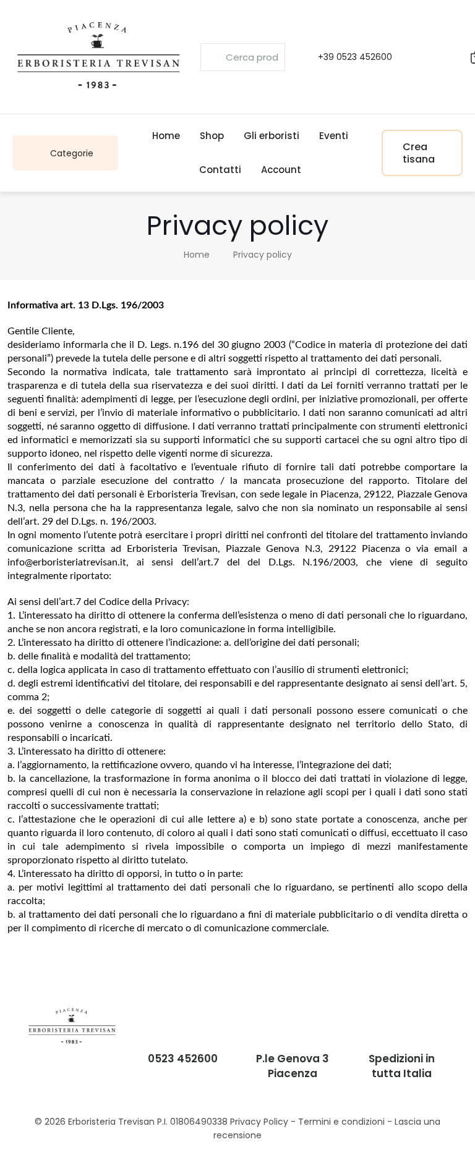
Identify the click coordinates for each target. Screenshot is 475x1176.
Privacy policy (262, 254)
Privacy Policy (259, 1121)
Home (197, 254)
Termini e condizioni (341, 1121)
